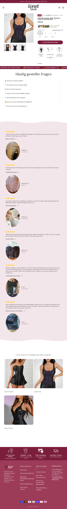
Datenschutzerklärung (27, 473)
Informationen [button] (25, 466)
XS (40, 33)
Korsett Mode (35, 506)
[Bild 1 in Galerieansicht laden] (7, 47)
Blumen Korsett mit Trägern (14, 311)
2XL (46, 37)
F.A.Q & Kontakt (41, 472)
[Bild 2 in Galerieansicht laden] (15, 47)
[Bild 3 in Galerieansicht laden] (22, 47)
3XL (52, 37)
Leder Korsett (8, 428)
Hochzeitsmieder (11, 205)
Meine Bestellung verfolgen (41, 488)
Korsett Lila (37, 391)
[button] (3, 7)
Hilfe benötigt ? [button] (41, 467)
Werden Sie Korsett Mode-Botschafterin (40, 482)
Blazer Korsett (10, 139)
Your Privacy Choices (24, 488)
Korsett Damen (9, 391)
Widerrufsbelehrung (26, 484)
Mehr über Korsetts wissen (41, 476)
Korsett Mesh (10, 239)
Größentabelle (56, 30)
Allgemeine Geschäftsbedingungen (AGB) (27, 478)
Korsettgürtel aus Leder (13, 276)
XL (40, 37)
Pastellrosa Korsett (11, 172)
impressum (23, 470)
